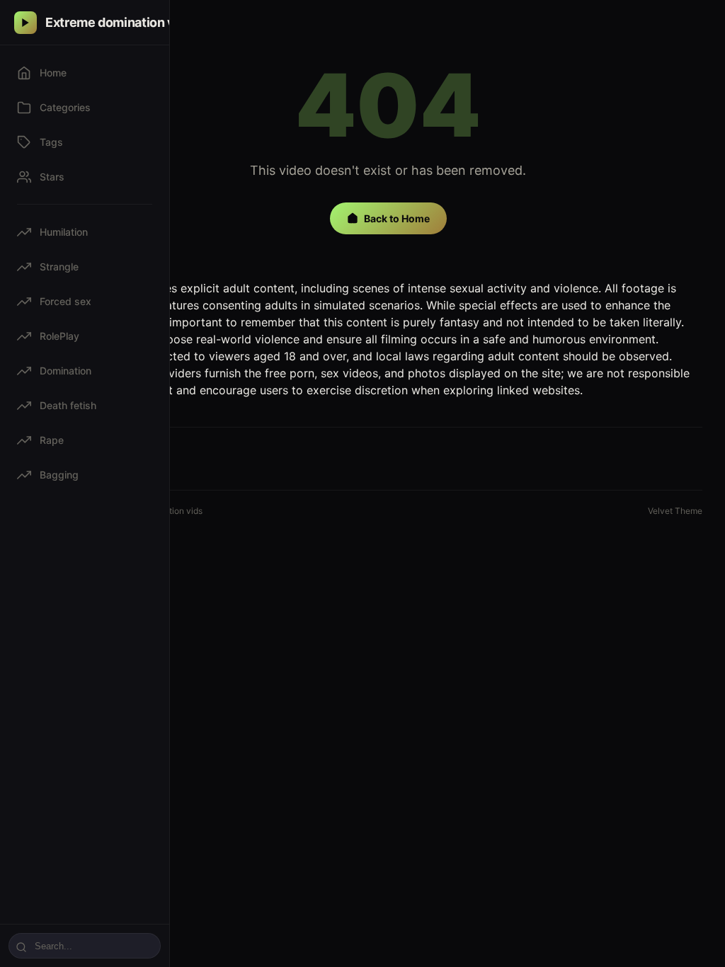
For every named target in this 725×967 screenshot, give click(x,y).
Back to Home (397, 218)
